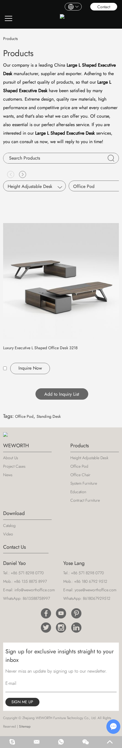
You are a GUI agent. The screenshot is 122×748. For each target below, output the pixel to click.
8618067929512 (96, 598)
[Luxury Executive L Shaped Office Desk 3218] (61, 281)
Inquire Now (30, 368)
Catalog (9, 525)
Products (79, 445)
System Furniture (83, 483)
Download (14, 513)
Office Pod (24, 416)
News (7, 475)
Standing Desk (49, 416)
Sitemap (25, 726)
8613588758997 (36, 598)
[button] (22, 174)
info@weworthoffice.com (34, 590)
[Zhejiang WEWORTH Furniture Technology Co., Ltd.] (62, 18)
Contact (103, 7)
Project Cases (14, 466)
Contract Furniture (85, 500)
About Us (10, 458)
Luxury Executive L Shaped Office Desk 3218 (40, 348)
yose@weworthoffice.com (95, 590)
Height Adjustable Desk (30, 186)
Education (78, 492)
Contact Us (14, 547)
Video (8, 534)
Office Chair (80, 475)
